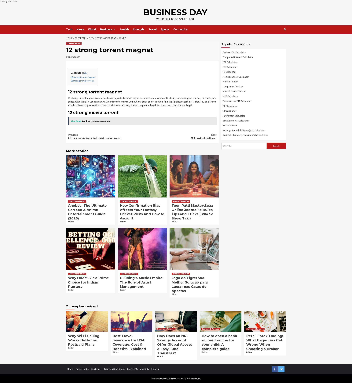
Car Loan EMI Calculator (234, 52)
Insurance (117, 329)
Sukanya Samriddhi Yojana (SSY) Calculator (244, 130)
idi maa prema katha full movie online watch (94, 136)
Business (106, 29)
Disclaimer (96, 369)
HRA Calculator (230, 81)
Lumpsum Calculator (233, 86)
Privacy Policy (82, 369)
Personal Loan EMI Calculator (237, 101)
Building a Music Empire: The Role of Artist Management (141, 282)
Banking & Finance (166, 329)
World (92, 29)
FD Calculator (229, 71)
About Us (144, 369)
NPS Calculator (230, 96)
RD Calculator (229, 110)
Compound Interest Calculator (238, 57)
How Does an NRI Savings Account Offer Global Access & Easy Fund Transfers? (174, 344)
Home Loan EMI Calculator (236, 76)
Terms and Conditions (114, 369)
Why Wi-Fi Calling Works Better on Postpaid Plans (83, 340)
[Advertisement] (253, 171)
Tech (69, 29)
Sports (165, 29)
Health (124, 29)
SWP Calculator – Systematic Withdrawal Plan (245, 135)
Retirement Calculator (234, 115)
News (80, 29)
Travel (152, 29)
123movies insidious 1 (204, 136)
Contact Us (180, 29)
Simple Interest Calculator (236, 120)
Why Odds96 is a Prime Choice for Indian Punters (88, 282)
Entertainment (74, 43)
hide (85, 73)
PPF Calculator (230, 106)
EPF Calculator (230, 67)
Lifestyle (138, 29)
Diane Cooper (73, 56)
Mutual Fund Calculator (234, 91)
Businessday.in (193, 378)
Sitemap (155, 369)
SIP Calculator (230, 125)
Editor (71, 222)
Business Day (175, 12)
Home (70, 369)
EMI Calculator (230, 62)
